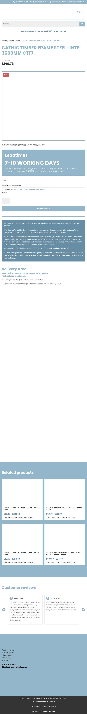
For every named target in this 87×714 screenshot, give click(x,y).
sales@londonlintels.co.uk (38, 2)
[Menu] (82, 12)
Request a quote (75, 2)
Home (4, 40)
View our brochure (58, 2)
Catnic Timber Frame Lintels (34, 189)
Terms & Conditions (48, 701)
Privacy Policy (36, 701)
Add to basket (44, 208)
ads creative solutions (47, 711)
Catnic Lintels (14, 40)
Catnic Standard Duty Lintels (65, 562)
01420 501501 (20, 2)
